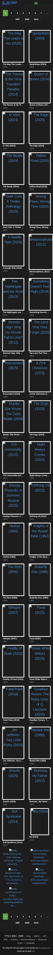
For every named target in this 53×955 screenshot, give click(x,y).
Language (30, 943)
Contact (14, 939)
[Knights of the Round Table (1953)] (40, 539)
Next (36, 19)
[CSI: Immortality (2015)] (13, 457)
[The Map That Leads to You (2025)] (13, 46)
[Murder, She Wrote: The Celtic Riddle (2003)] (13, 416)
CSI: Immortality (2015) (13, 475)
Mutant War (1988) (37, 761)
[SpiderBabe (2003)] (40, 46)
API (44, 936)
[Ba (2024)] (39, 821)
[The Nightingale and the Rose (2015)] (13, 294)
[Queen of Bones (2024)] (40, 87)
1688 (27, 19)
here (33, 951)
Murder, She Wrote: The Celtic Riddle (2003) (13, 434)
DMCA (36, 936)
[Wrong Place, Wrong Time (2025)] (40, 209)
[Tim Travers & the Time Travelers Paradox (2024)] (13, 87)
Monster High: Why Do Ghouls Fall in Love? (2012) (13, 353)
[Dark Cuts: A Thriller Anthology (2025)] (13, 209)
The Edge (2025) (36, 146)
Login (20, 943)
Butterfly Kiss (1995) (38, 598)
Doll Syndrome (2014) (12, 842)
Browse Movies (28, 939)
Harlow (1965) (9, 557)
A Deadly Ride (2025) (12, 268)
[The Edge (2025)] (40, 128)
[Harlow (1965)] (13, 539)
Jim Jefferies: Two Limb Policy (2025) (13, 761)
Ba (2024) (33, 837)
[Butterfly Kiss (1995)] (40, 580)
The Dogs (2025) (36, 434)
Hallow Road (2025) (38, 186)
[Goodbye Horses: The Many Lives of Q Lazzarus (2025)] (40, 702)
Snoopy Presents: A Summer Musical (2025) (13, 516)
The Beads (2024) (11, 186)
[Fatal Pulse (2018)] (13, 702)
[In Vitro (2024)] (13, 128)
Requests (42, 939)
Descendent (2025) (11, 394)
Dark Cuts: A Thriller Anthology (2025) (13, 227)
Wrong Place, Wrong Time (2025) (39, 227)
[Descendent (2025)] (13, 376)
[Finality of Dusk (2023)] (13, 661)
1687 (17, 19)
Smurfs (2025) (9, 801)
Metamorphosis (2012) (39, 272)
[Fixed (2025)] (40, 620)
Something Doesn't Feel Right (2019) (39, 312)
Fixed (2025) (35, 638)
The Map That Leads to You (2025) (13, 64)
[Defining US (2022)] (40, 498)
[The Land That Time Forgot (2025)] (40, 335)
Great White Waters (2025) (39, 679)
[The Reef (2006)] (13, 580)
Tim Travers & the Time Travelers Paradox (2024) (13, 105)
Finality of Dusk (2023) (13, 679)
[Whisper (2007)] (13, 620)
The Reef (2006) (10, 598)
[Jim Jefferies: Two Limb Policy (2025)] (13, 743)
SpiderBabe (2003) (37, 64)
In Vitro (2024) (9, 146)
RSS (6, 939)
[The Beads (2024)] (13, 168)
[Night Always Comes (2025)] (40, 457)
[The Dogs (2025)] (40, 416)
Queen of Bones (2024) (39, 105)
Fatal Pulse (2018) (11, 720)
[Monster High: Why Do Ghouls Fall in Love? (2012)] (13, 335)
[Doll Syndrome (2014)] (13, 824)
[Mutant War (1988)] (40, 743)
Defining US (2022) (37, 516)
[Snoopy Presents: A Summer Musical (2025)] (13, 498)
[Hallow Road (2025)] (40, 168)
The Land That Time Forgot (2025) (39, 353)
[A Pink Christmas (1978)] (40, 376)
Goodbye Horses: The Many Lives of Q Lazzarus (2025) (39, 720)
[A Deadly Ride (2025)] (13, 250)
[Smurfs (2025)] (13, 783)
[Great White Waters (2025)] (40, 661)
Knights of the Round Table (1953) (39, 557)
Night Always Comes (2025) (39, 475)
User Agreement (44, 948)
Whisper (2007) (10, 638)
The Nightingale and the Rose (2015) (13, 312)
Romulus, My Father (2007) (39, 801)
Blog (28, 936)
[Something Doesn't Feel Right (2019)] (40, 294)
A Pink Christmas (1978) (39, 394)
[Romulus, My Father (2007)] (40, 783)
